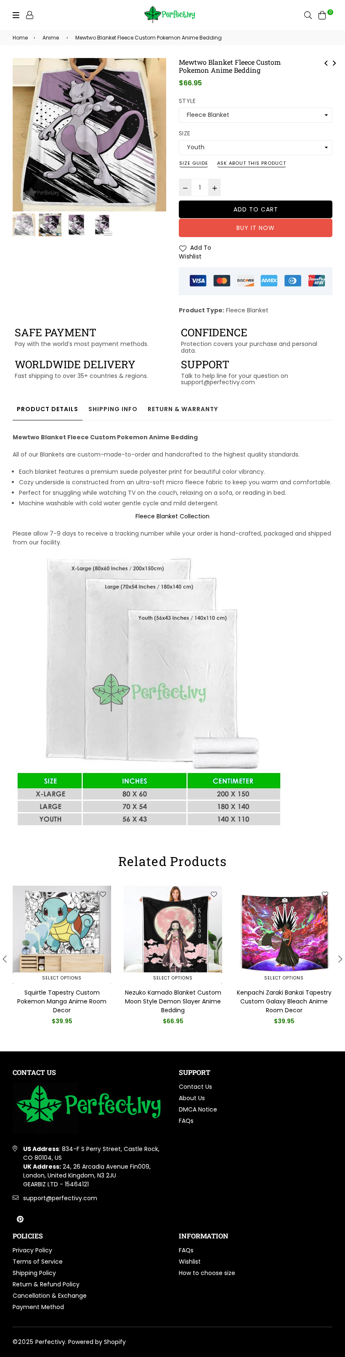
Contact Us (195, 1086)
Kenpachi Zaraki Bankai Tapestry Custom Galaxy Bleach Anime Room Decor (284, 1001)
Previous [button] (23, 135)
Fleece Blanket (247, 310)
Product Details (47, 409)
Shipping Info (113, 409)
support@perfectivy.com (60, 1198)
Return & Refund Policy (46, 1284)
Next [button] (155, 135)
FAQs (186, 1121)
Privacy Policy (32, 1250)
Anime (50, 37)
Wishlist (190, 1261)
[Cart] (322, 15)
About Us (192, 1098)
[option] (89, 134)
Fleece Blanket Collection (172, 516)
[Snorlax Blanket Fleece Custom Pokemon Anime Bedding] (334, 62)
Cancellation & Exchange (50, 1295)
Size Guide (193, 163)
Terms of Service (38, 1261)
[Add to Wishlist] (102, 894)
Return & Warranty (183, 409)
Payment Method (38, 1307)
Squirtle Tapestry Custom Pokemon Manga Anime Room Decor (61, 1001)
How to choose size (207, 1273)
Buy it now (255, 228)
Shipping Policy (34, 1273)
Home (20, 37)
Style (187, 101)
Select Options (62, 978)
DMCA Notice (198, 1109)
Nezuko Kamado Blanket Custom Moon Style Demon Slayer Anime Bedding (173, 1001)
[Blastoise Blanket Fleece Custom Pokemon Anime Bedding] (326, 62)
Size (184, 133)
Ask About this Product (251, 163)
